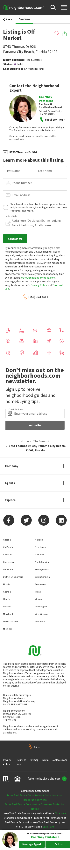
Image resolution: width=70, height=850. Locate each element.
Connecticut (9, 561)
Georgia (7, 591)
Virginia (39, 599)
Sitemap (34, 760)
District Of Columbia (13, 576)
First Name (12, 170)
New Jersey (40, 547)
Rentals (45, 760)
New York (39, 554)
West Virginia (41, 613)
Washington (41, 606)
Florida (6, 584)
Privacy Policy (39, 285)
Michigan (7, 628)
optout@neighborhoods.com (38, 277)
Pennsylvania (42, 569)
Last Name (45, 170)
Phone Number (22, 182)
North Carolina (42, 561)
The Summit (33, 60)
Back (9, 19)
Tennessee (40, 584)
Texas (38, 591)
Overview (24, 19)
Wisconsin (40, 621)
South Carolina (42, 576)
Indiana (7, 606)
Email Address (21, 194)
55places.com (59, 760)
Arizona (7, 539)
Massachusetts (10, 621)
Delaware (8, 569)
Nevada (39, 539)
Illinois (6, 599)
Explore (10, 500)
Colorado (7, 554)
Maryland (8, 613)
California (8, 547)
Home (25, 441)
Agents (10, 483)
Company (11, 466)
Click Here (60, 813)
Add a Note (11, 216)
